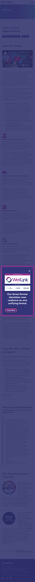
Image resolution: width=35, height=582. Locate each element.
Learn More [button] (11, 310)
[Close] (29, 270)
